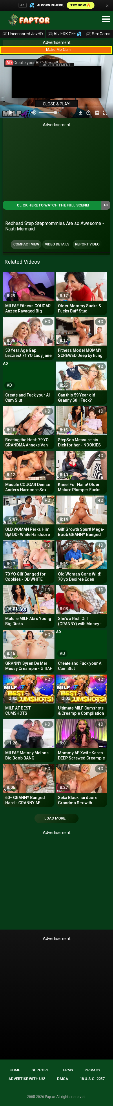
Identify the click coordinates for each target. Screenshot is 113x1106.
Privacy (93, 1070)
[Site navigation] (105, 19)
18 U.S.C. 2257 (92, 1079)
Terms (67, 1070)
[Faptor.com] (30, 20)
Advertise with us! (26, 1079)
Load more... (56, 818)
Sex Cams (98, 33)
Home (15, 1070)
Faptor (50, 1097)
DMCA (62, 1079)
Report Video (87, 244)
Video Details (57, 244)
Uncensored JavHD (23, 33)
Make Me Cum (58, 49)
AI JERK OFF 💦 (65, 33)
